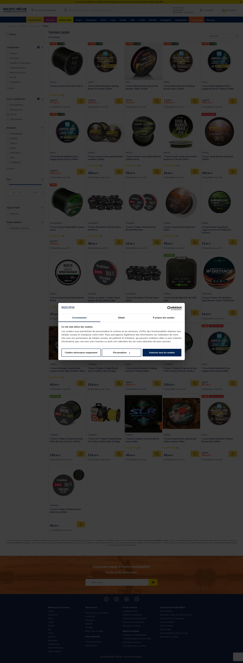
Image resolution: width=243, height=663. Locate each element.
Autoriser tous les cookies (162, 352)
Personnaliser (120, 352)
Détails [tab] (121, 317)
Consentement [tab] (79, 317)
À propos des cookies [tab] (164, 317)
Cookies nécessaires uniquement (81, 352)
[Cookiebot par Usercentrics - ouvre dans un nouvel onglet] (169, 308)
